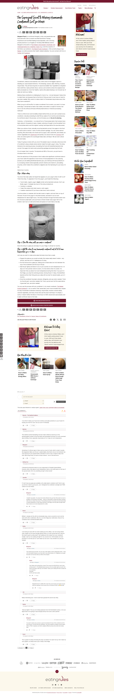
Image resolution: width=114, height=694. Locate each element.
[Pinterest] (61, 684)
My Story (85, 5)
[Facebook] (55, 684)
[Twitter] (58, 684)
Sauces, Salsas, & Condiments (38, 316)
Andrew (25, 26)
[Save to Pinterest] (23, 32)
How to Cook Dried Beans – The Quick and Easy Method (79, 108)
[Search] (95, 8)
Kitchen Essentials (57, 687)
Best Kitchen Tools (70, 8)
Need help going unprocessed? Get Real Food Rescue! (57, 1)
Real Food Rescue (92, 5)
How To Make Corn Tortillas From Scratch (79, 151)
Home (18, 12)
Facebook (27, 53)
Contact (69, 692)
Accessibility (65, 692)
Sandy (33, 619)
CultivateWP (79, 692)
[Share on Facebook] (27, 32)
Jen (23, 592)
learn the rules (81, 54)
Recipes (46, 8)
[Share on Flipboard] (30, 32)
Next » (31, 647)
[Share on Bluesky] (34, 32)
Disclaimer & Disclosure (51, 692)
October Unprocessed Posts (29, 12)
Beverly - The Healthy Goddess (30, 415)
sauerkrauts (33, 134)
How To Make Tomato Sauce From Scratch (89, 189)
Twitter (19, 53)
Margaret (25, 444)
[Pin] (25, 57)
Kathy (33, 548)
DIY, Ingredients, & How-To (45, 12)
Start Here (79, 5)
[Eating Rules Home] (28, 7)
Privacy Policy (59, 692)
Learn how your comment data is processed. (52, 407)
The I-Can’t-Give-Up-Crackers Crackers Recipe (79, 83)
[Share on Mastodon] (41, 32)
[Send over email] (44, 32)
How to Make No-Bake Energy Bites (22, 374)
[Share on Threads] (37, 32)
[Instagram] (52, 684)
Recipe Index (33, 687)
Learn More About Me (51, 348)
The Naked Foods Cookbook (40, 49)
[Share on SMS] (1, 356)
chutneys (58, 134)
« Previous (20, 647)
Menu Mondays (89, 8)
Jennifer (33, 494)
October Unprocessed (56, 8)
